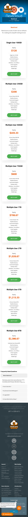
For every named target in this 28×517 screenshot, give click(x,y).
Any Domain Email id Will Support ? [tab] (10, 391)
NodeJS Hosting (18, 470)
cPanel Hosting (18, 479)
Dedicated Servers (5, 488)
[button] (7, 514)
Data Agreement (5, 476)
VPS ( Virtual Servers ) (6, 494)
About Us (3, 466)
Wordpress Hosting (19, 466)
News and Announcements (5, 473)
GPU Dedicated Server (6, 490)
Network (16, 492)
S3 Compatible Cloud (6, 492)
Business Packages (19, 477)
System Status (18, 490)
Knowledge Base (5, 470)
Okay (14, 511)
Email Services (4, 495)
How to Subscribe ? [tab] (7, 386)
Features (16, 488)
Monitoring (17, 494)
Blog (2, 475)
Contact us (3, 468)
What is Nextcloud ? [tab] (7, 375)
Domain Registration (19, 482)
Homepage (11, 20)
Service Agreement (5, 478)
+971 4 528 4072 (14, 411)
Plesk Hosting (18, 480)
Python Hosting (18, 468)
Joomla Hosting (18, 473)
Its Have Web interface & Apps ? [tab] (10, 399)
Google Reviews (18, 495)
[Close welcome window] (16, 502)
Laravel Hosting (18, 472)
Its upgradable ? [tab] (6, 395)
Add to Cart (14, 74)
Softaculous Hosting (19, 475)
